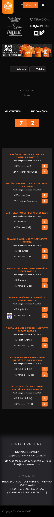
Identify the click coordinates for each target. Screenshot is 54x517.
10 (44, 345)
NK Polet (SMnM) (23, 340)
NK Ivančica (39, 111)
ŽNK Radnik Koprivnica (25, 172)
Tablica (40, 69)
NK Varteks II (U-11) (23, 404)
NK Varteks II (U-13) (24, 375)
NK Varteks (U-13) (23, 286)
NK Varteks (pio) (22, 195)
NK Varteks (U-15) (23, 257)
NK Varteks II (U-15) (24, 346)
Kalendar (21, 69)
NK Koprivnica (21, 251)
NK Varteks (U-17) (14, 111)
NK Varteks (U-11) (22, 316)
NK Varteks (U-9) (22, 227)
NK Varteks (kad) (22, 166)
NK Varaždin (20, 222)
